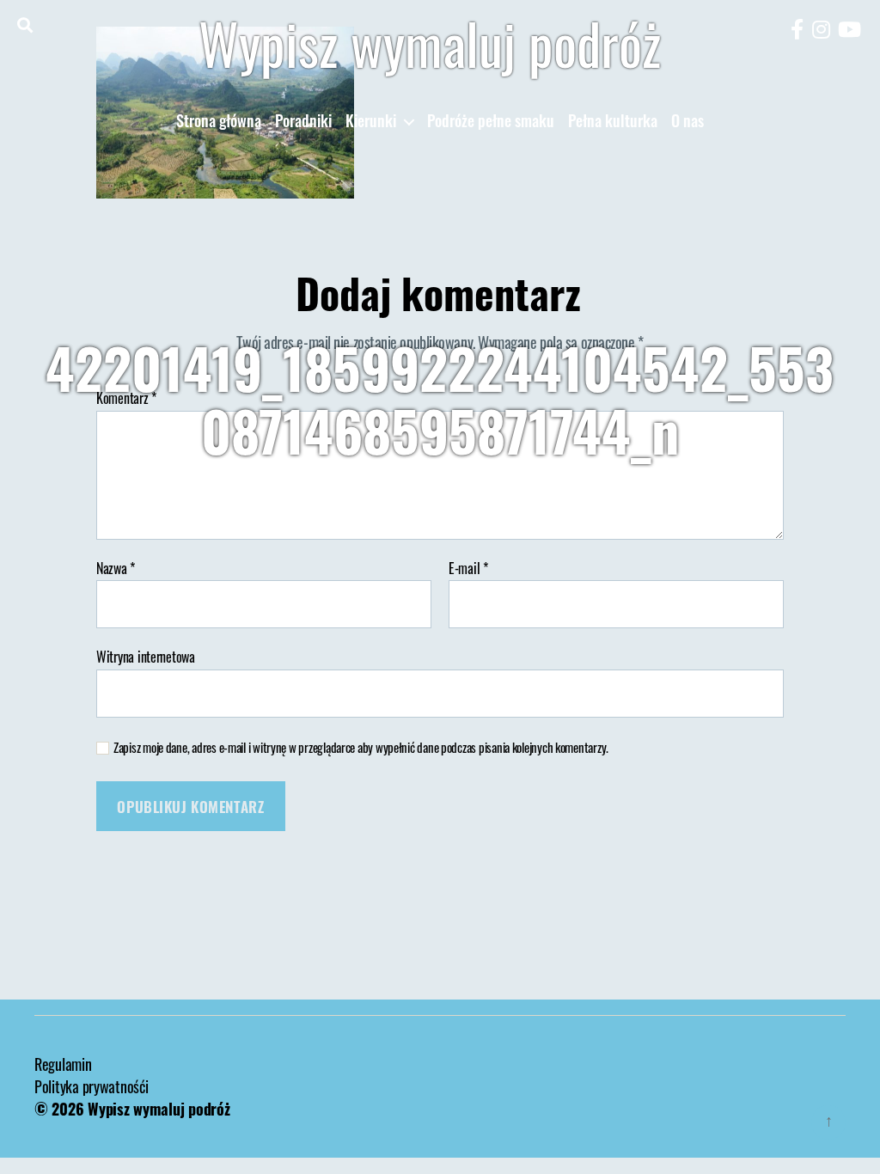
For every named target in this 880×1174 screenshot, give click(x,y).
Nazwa (115, 569)
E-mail (468, 569)
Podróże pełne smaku (490, 121)
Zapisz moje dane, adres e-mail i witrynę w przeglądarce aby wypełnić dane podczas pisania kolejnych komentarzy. (360, 747)
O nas (687, 121)
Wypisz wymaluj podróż (430, 42)
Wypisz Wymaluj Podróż (345, 497)
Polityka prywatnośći (91, 1086)
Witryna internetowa (145, 655)
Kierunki (370, 121)
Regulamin (63, 1064)
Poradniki (303, 121)
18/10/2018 (483, 497)
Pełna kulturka (612, 121)
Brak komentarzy (607, 497)
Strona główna (218, 121)
